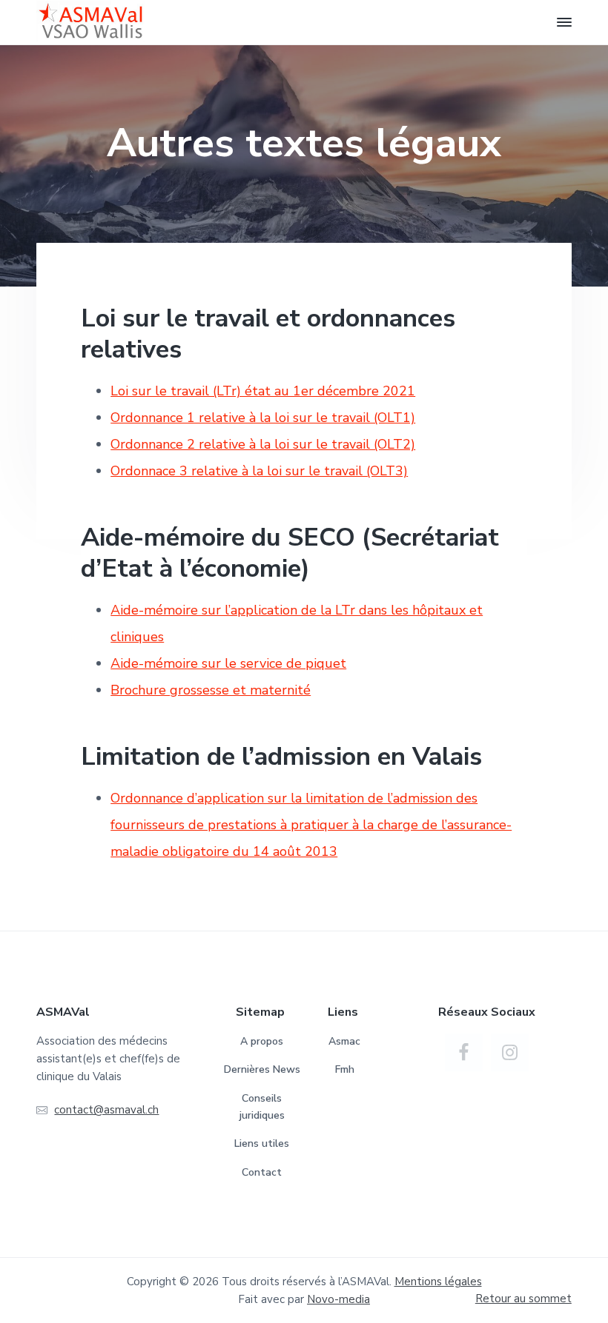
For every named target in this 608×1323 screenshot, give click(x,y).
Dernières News (262, 1069)
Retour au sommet (523, 1298)
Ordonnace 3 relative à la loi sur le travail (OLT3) (259, 471)
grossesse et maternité (240, 690)
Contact (262, 1172)
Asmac (344, 1041)
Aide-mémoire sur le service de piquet (228, 663)
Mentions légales (438, 1281)
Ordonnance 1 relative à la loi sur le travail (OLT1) (262, 417)
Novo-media (338, 1299)
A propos (261, 1041)
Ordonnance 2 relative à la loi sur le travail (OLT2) (262, 444)
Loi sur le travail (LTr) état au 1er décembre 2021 (262, 391)
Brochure (140, 690)
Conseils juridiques (262, 1106)
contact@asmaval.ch (106, 1109)
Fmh (344, 1069)
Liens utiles (261, 1143)
